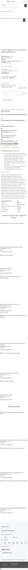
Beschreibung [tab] (5, 147)
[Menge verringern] (2, 93)
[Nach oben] (0, 569)
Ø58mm (19, 206)
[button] (21, 1)
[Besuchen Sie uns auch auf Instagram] (2, 557)
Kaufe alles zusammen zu (9, 143)
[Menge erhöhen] (24, 96)
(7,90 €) (9, 141)
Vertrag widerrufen (7, 552)
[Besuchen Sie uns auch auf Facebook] (2, 555)
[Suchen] (25, 5)
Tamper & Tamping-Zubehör (14, 61)
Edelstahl (19, 208)
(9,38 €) (8, 136)
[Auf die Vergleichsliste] (24, 20)
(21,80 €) (9, 131)
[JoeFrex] (19, 202)
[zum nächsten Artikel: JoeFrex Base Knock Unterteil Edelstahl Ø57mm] (17, 11)
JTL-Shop (9, 564)
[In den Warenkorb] (2, 16)
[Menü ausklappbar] (3, 1)
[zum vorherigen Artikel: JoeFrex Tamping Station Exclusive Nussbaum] (14, 11)
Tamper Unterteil (21, 204)
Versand (14, 76)
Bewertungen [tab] (15, 147)
